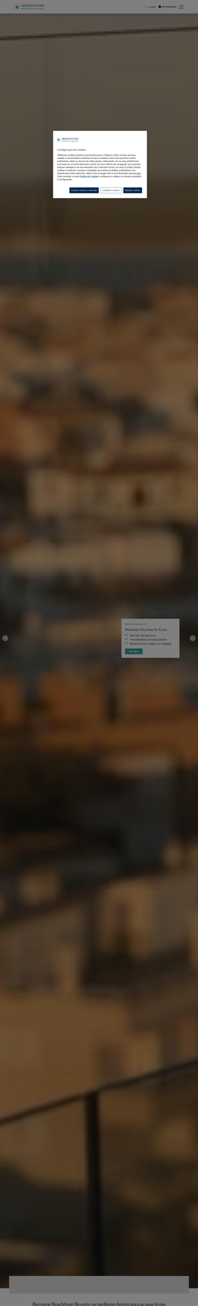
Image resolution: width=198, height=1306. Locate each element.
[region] (100, 164)
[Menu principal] (181, 7)
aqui (138, 173)
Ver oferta (133, 648)
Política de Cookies (89, 176)
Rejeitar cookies (132, 190)
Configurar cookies (111, 190)
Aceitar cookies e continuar (84, 190)
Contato (152, 7)
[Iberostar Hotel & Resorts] (29, 6)
